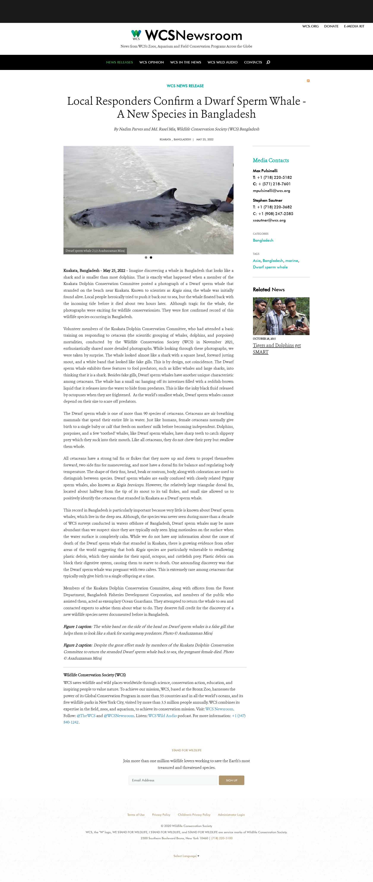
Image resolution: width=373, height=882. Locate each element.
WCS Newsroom (219, 709)
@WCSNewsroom (119, 715)
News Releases (119, 62)
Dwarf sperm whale (270, 267)
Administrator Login (231, 814)
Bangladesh (263, 240)
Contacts (253, 62)
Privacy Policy (161, 814)
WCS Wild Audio (223, 62)
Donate (331, 26)
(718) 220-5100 (221, 838)
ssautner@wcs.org (269, 220)
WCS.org (310, 26)
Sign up (231, 780)
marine (291, 260)
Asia (257, 260)
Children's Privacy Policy (194, 814)
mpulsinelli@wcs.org (271, 190)
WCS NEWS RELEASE (185, 86)
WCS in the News (185, 62)
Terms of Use (136, 814)
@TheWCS (86, 715)
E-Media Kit (354, 26)
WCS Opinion (151, 62)
